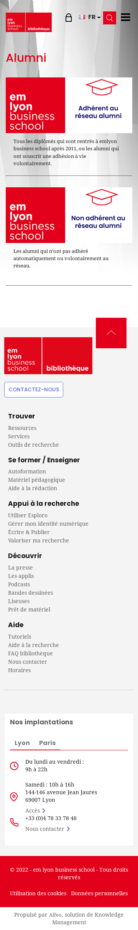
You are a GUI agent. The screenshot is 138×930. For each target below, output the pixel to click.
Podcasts (19, 584)
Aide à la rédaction (32, 488)
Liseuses (19, 601)
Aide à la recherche (33, 644)
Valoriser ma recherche (38, 540)
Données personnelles (99, 893)
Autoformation (27, 471)
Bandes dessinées (30, 592)
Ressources (22, 427)
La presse (20, 567)
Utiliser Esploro (28, 515)
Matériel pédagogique (36, 479)
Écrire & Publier (29, 532)
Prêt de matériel (29, 609)
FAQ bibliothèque (30, 653)
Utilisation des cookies (38, 893)
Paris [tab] (47, 743)
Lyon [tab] (22, 743)
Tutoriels (19, 636)
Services (19, 436)
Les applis (21, 575)
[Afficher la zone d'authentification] (70, 17)
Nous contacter (27, 661)
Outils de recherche (33, 444)
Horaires (19, 670)
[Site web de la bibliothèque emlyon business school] (29, 22)
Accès (32, 810)
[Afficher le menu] (125, 17)
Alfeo (55, 914)
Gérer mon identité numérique (48, 523)
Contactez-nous (33, 389)
